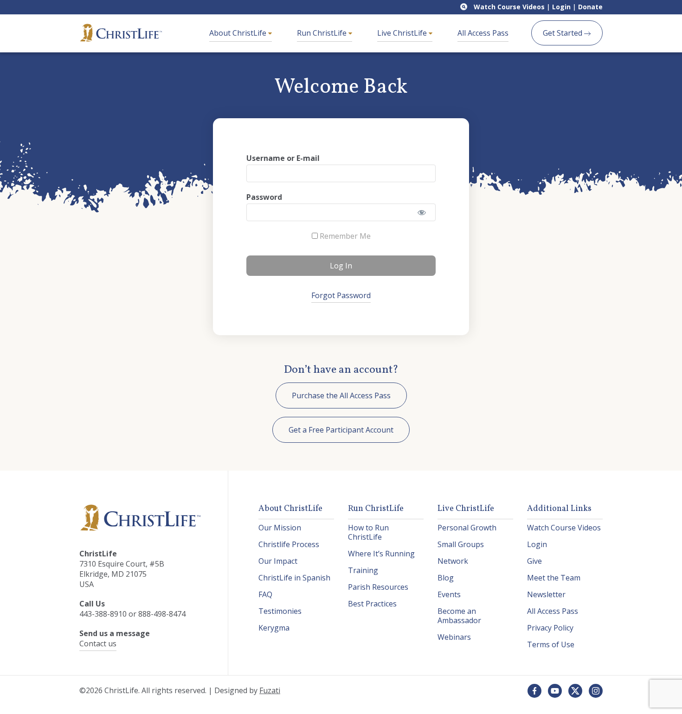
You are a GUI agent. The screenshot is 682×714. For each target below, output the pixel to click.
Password (264, 197)
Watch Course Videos (509, 6)
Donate (590, 6)
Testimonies (280, 611)
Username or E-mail (283, 158)
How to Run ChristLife (368, 532)
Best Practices (372, 604)
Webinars (454, 637)
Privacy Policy (550, 628)
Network (453, 561)
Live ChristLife (403, 33)
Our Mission (279, 528)
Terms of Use (550, 644)
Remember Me (344, 236)
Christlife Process (288, 544)
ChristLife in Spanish (294, 578)
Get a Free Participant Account (341, 430)
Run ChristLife (322, 33)
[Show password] (422, 212)
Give (534, 561)
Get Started (563, 33)
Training (363, 570)
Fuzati (269, 690)
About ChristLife (238, 33)
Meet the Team (553, 578)
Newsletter (546, 594)
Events (449, 594)
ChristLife (121, 33)
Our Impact (277, 561)
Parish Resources (378, 587)
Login (561, 6)
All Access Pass (482, 33)
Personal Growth (467, 528)
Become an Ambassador (459, 615)
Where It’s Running (381, 553)
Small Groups (461, 544)
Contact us (97, 643)
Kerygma (274, 628)
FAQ (265, 594)
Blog (446, 578)
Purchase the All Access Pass (341, 395)
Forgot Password (341, 295)
